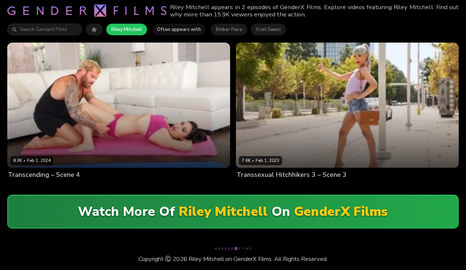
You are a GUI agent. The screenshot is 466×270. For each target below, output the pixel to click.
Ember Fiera (229, 29)
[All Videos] (94, 29)
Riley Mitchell (126, 29)
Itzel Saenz (268, 29)
